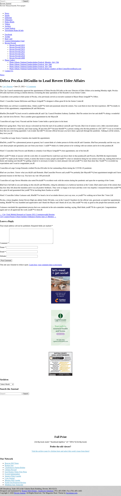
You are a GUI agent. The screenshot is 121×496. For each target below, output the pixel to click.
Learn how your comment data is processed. (45, 265)
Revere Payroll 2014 (17, 47)
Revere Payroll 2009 (17, 58)
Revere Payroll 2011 (17, 54)
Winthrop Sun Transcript (14, 485)
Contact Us (9, 71)
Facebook (8, 34)
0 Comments (31, 86)
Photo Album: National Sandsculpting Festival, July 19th (30, 67)
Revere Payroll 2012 (17, 52)
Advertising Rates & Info (14, 30)
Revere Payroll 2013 (17, 49)
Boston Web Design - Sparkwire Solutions (37, 491)
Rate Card (8, 39)
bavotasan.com (71, 493)
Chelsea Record (11, 470)
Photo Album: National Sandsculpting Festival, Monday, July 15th (34, 62)
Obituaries (8, 20)
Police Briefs (9, 22)
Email (3, 252)
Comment (4, 243)
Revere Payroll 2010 (17, 56)
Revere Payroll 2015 (17, 45)
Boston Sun (9, 465)
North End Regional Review (15, 483)
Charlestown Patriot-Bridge (15, 468)
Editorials (8, 18)
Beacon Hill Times (12, 463)
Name (3, 247)
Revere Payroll (10, 43)
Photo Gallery (10, 60)
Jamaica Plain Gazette (13, 476)
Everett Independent (12, 474)
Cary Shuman (7, 86)
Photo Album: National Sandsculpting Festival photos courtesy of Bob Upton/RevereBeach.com (45, 69)
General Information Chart (14, 41)
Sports (7, 15)
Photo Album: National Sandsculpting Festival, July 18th (30, 64)
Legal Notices (10, 28)
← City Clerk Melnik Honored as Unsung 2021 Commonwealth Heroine (27, 215)
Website (3, 256)
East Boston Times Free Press (16, 472)
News (7, 13)
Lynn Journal (10, 478)
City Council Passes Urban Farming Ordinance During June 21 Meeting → (28, 217)
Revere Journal (5, 3)
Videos (7, 24)
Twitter (7, 37)
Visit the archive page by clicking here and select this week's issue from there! (60, 451)
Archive (8, 26)
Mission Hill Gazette (12, 480)
